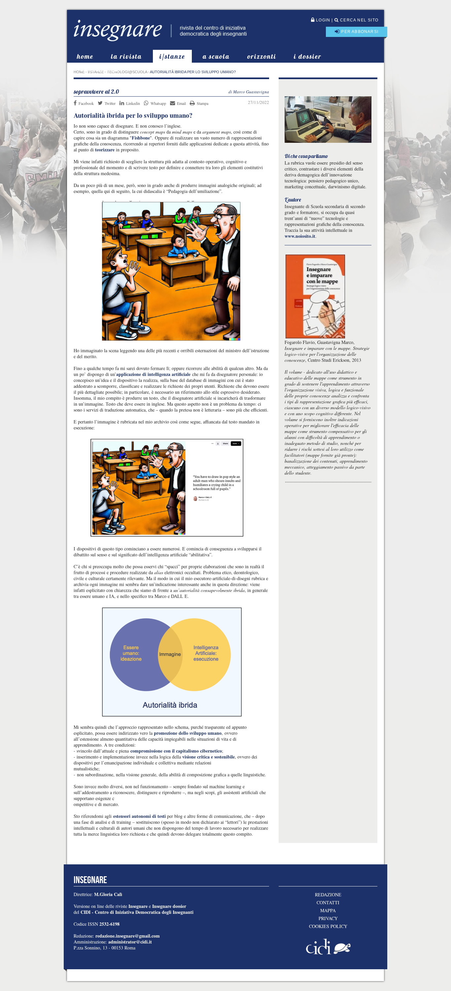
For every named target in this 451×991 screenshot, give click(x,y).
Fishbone (141, 137)
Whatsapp (158, 103)
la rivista (126, 56)
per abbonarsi (359, 31)
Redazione (328, 894)
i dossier (308, 56)
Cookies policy (328, 926)
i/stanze (172, 56)
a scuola (216, 56)
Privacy (328, 918)
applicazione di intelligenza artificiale (153, 374)
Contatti (328, 902)
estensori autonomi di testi (139, 816)
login (322, 20)
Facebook (86, 103)
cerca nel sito (358, 20)
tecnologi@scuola (127, 72)
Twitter (110, 103)
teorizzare (105, 149)
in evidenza (100, 69)
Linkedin (133, 103)
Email (181, 103)
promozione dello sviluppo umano (187, 732)
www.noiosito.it (300, 235)
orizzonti (261, 56)
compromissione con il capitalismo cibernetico (176, 750)
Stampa (202, 103)
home (85, 56)
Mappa (328, 910)
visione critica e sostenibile (208, 756)
